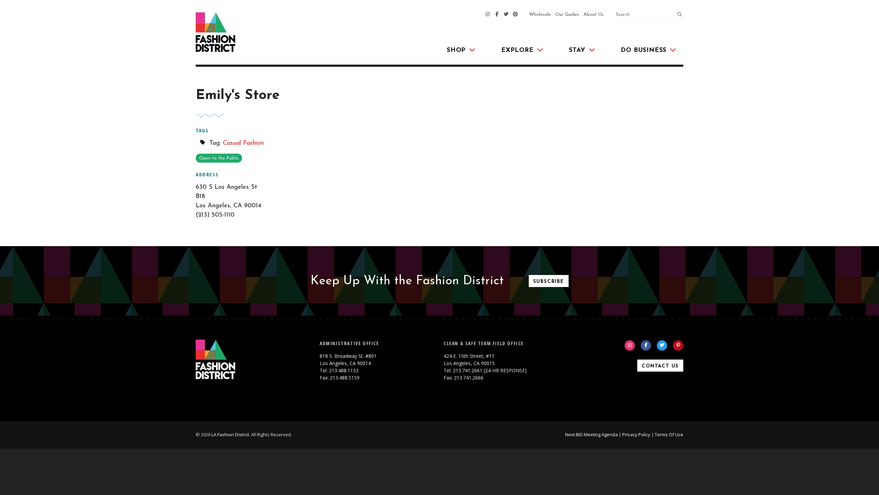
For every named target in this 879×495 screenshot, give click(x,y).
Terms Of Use (669, 434)
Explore (517, 50)
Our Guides (567, 14)
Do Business (643, 50)
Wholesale (540, 14)
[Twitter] (506, 15)
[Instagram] (487, 15)
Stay (577, 50)
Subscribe (548, 281)
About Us (593, 14)
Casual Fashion (243, 143)
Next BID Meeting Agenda (591, 434)
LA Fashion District (230, 434)
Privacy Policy (636, 434)
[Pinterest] (515, 15)
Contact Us (660, 366)
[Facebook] (497, 15)
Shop (456, 50)
